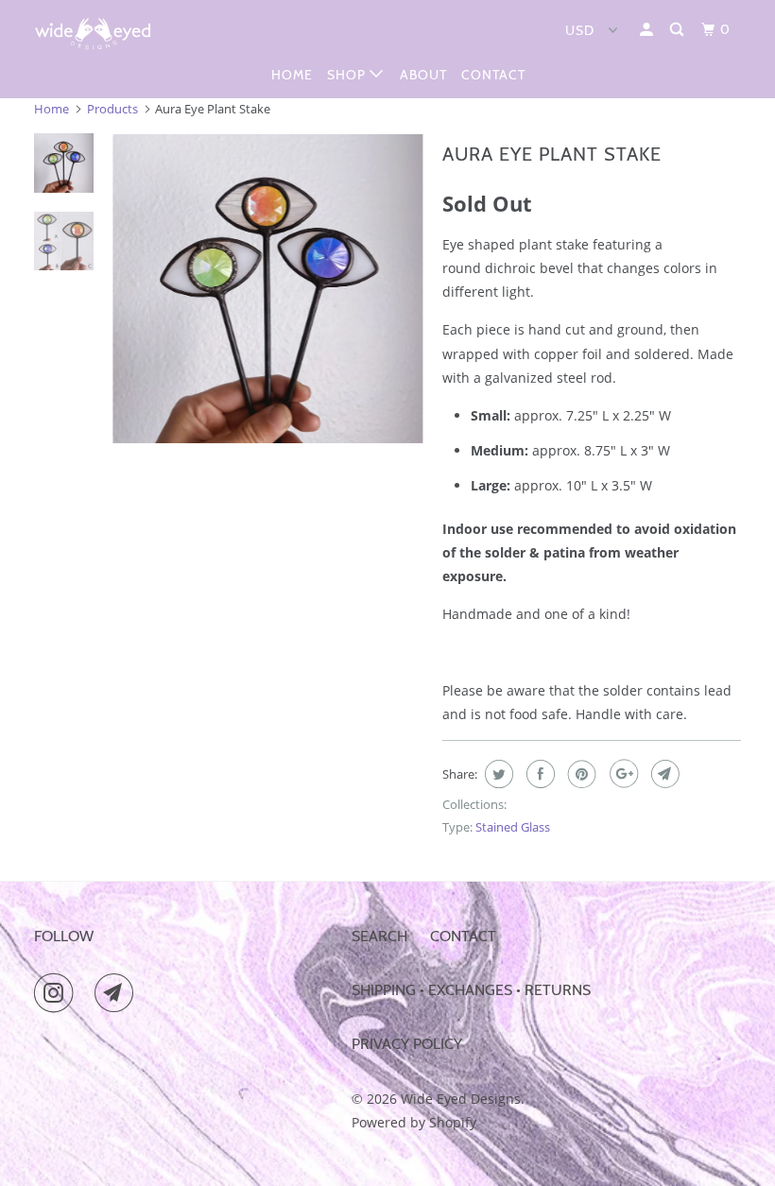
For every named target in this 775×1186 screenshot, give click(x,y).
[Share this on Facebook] (538, 774)
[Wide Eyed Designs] (92, 33)
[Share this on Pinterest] (579, 774)
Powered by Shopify (414, 1122)
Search (379, 936)
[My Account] (648, 29)
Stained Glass (512, 826)
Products (112, 108)
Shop (348, 74)
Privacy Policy (407, 1044)
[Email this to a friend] (663, 774)
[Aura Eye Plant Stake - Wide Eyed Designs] (267, 288)
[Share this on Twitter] (496, 774)
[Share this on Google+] (621, 774)
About (423, 74)
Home (292, 74)
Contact (493, 74)
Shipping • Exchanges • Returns (471, 990)
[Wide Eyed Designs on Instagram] (57, 993)
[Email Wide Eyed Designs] (118, 993)
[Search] (678, 29)
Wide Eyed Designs (461, 1099)
